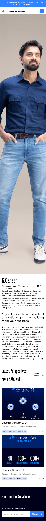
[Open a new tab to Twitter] (41, 286)
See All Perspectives (39, 374)
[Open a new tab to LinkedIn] (38, 286)
